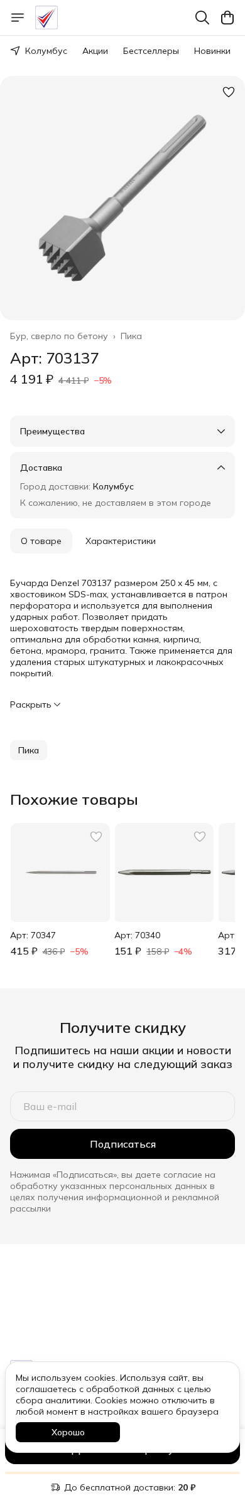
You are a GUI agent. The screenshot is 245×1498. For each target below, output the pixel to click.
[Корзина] (227, 17)
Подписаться (123, 1144)
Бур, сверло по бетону (59, 336)
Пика (131, 336)
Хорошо (68, 1432)
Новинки (212, 50)
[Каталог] (17, 17)
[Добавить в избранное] (228, 92)
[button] (28, 750)
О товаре (41, 541)
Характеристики (120, 541)
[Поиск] (202, 17)
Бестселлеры (151, 50)
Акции (95, 50)
